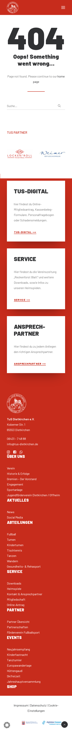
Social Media (15, 517)
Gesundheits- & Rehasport (24, 566)
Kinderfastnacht (17, 654)
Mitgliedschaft (16, 599)
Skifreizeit (13, 676)
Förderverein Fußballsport (23, 632)
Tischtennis (14, 550)
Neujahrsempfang (18, 649)
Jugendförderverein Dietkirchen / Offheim (33, 495)
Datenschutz (38, 705)
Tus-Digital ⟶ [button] (25, 232)
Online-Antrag (15, 605)
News (10, 512)
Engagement (15, 484)
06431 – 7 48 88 (16, 438)
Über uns (16, 456)
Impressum (21, 705)
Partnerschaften (17, 627)
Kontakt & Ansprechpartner (24, 594)
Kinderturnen (15, 545)
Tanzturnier (14, 660)
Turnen (11, 539)
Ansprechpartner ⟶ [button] (30, 363)
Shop (12, 686)
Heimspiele (14, 588)
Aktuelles (18, 500)
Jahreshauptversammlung (24, 681)
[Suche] (36, 106)
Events (14, 637)
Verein (11, 468)
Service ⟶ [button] (22, 299)
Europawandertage (19, 665)
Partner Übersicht (18, 621)
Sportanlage (14, 489)
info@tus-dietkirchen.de (22, 444)
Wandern (12, 561)
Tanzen (11, 555)
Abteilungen (20, 522)
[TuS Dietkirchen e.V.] (12, 7)
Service (14, 571)
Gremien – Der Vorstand (21, 479)
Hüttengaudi (15, 671)
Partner (15, 610)
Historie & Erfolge (18, 473)
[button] (59, 105)
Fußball (11, 534)
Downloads (14, 583)
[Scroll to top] (64, 724)
